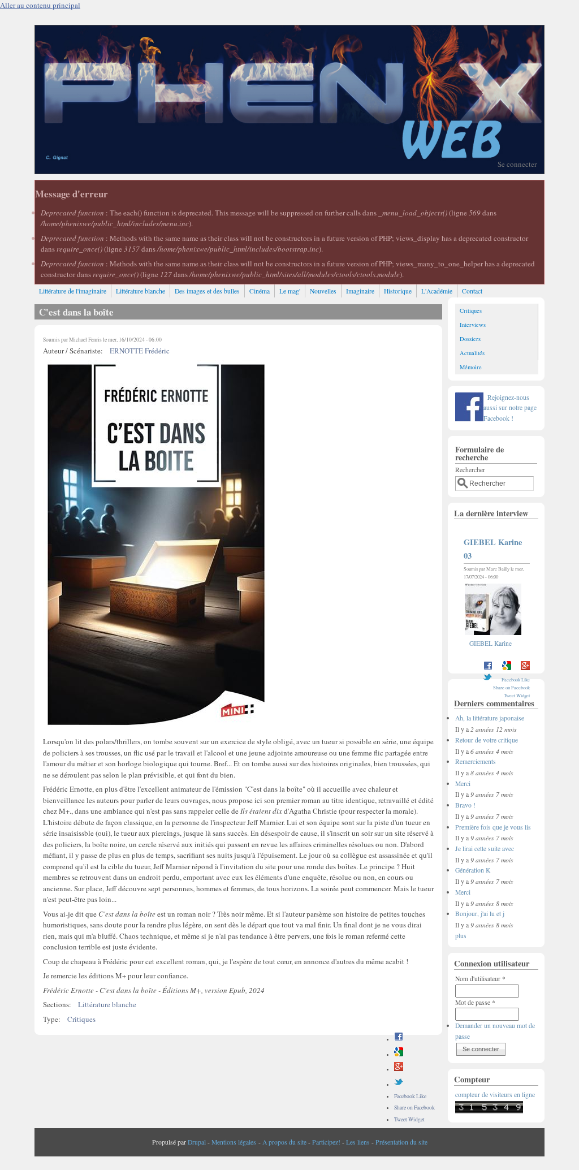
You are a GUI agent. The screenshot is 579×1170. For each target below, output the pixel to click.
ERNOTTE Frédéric (140, 351)
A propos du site (284, 1142)
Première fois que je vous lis (493, 827)
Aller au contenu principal (40, 5)
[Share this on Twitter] (398, 1084)
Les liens (358, 1142)
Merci (462, 783)
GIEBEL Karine (490, 643)
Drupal (197, 1142)
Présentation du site (401, 1142)
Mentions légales (233, 1142)
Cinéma (259, 291)
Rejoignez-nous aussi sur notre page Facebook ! (510, 407)
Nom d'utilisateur (480, 978)
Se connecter (517, 164)
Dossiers (470, 339)
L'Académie (436, 291)
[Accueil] (289, 171)
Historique (398, 291)
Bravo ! (465, 805)
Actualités (472, 353)
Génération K (472, 870)
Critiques (81, 1019)
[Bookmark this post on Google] (398, 1054)
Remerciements (475, 761)
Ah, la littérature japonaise (489, 718)
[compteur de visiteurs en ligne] (489, 1111)
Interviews (473, 325)
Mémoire (471, 367)
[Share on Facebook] (398, 1039)
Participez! (326, 1142)
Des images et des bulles (207, 291)
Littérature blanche (140, 291)
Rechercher (470, 469)
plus (460, 935)
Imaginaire (360, 291)
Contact (472, 291)
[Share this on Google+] (398, 1069)
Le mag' (289, 291)
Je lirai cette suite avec (484, 848)
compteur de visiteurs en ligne (495, 1094)
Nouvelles (323, 291)
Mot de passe (475, 1002)
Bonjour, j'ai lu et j (479, 913)
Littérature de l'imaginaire (72, 291)
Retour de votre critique (486, 740)
